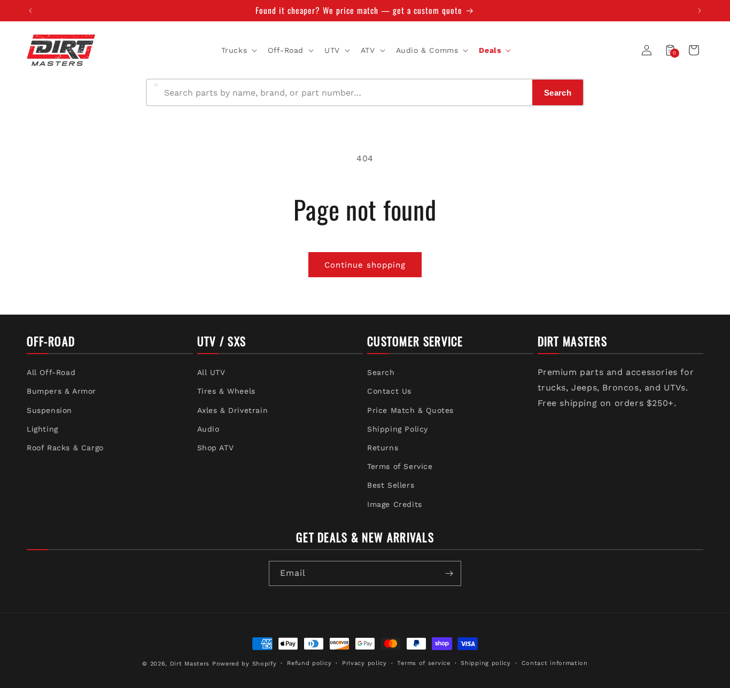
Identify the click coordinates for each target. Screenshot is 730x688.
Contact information (555, 663)
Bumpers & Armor (61, 391)
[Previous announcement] (30, 11)
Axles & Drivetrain (232, 410)
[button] (238, 50)
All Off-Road (51, 372)
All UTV (211, 372)
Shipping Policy (397, 429)
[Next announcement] (699, 11)
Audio (208, 429)
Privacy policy (364, 663)
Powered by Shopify (244, 663)
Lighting (42, 429)
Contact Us (389, 391)
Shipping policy (486, 663)
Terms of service (423, 663)
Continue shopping (365, 265)
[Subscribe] (449, 573)
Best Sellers (390, 485)
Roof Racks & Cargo (65, 447)
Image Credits (394, 504)
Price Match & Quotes (410, 410)
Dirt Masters (189, 663)
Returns (382, 447)
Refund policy (309, 663)
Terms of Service (400, 466)
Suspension (49, 410)
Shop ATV (215, 447)
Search (381, 372)
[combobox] (345, 92)
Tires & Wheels (226, 391)
